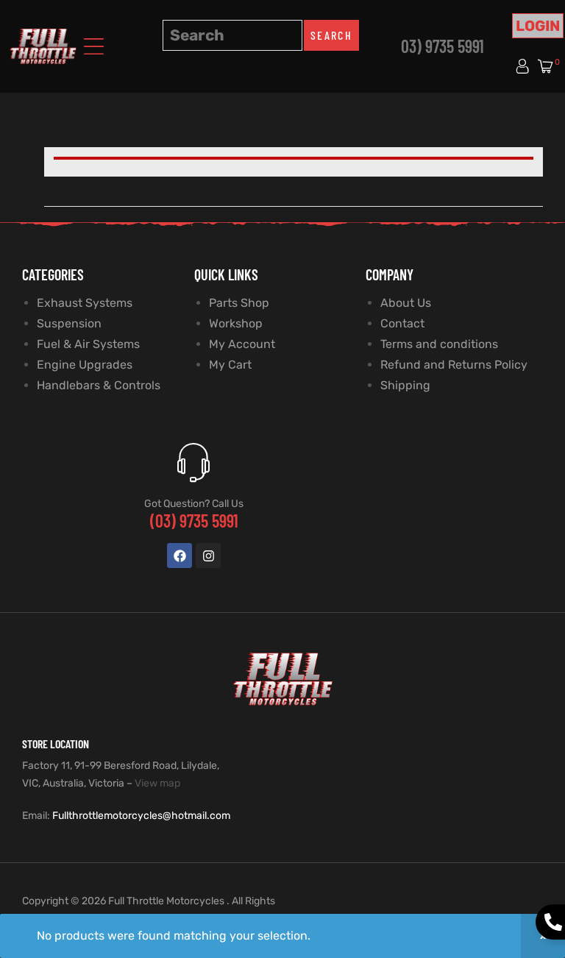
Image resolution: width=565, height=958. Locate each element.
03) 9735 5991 (442, 46)
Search (331, 35)
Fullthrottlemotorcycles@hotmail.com (141, 815)
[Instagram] (208, 555)
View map (157, 783)
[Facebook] (179, 555)
